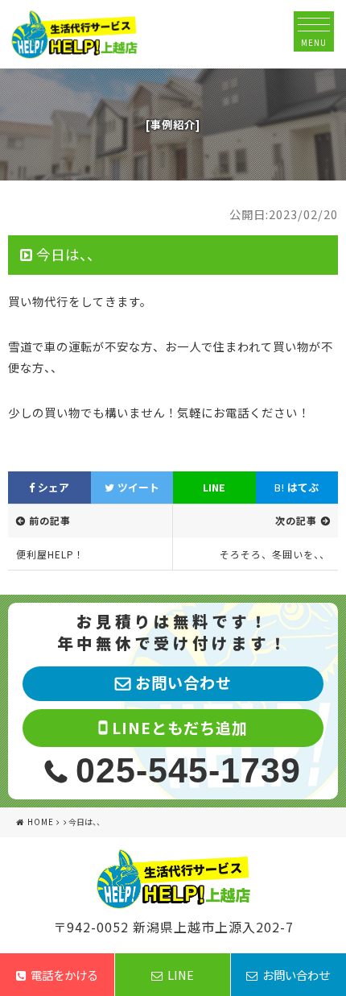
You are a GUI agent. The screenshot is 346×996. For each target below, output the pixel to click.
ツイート (137, 487)
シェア (52, 487)
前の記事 (50, 520)
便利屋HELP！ (50, 554)
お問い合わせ (296, 974)
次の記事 (296, 520)
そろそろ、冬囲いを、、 (275, 554)
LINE (214, 487)
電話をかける (64, 974)
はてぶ (296, 487)
